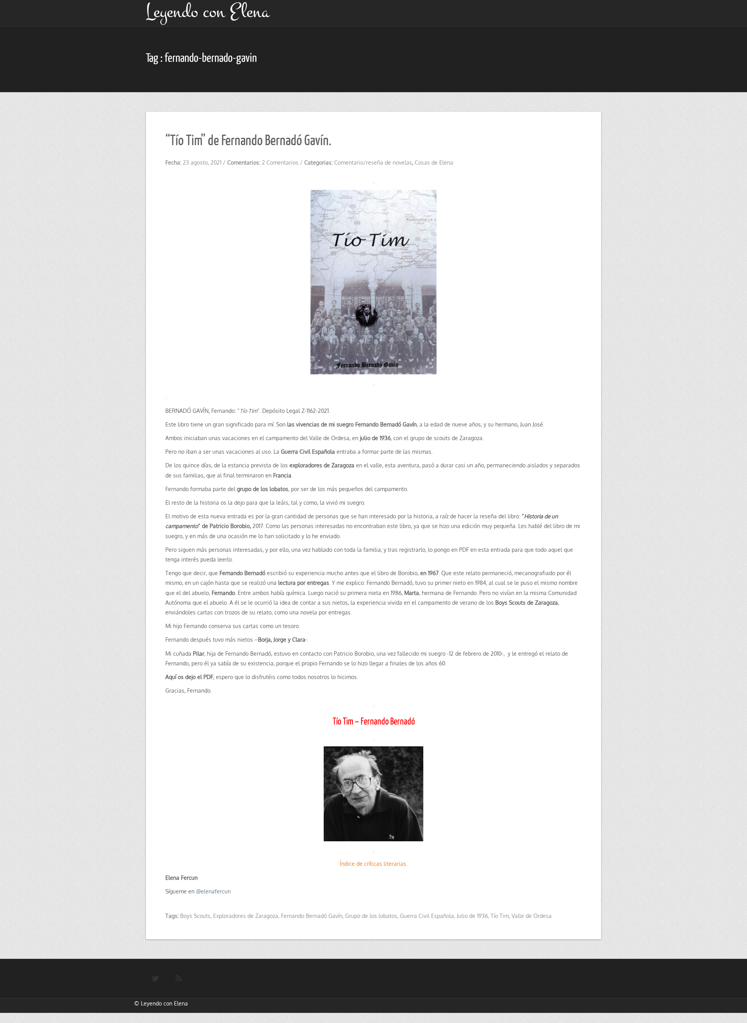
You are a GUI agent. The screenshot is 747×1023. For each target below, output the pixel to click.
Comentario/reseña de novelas (373, 162)
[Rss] (178, 978)
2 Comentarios (280, 162)
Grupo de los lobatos (371, 915)
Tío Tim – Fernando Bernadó (374, 721)
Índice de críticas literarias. (373, 863)
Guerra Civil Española (427, 915)
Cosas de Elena (434, 162)
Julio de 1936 (472, 915)
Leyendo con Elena (164, 1003)
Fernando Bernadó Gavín (311, 915)
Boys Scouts (195, 915)
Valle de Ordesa (532, 915)
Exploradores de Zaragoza (245, 915)
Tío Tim (500, 915)
